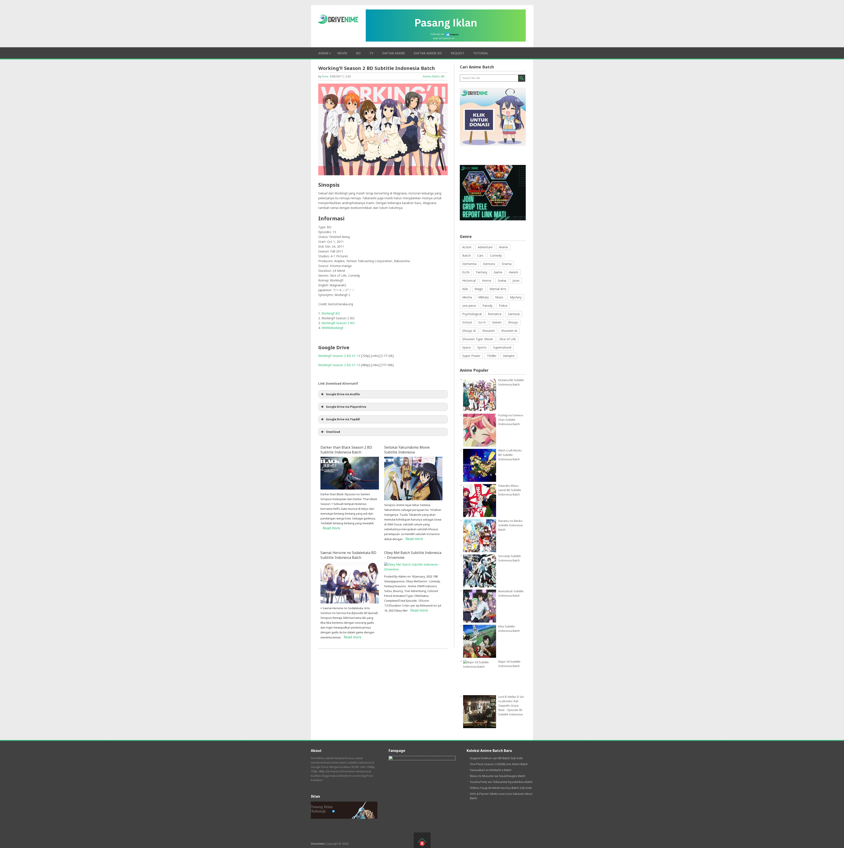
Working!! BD (331, 313)
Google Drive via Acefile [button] (343, 394)
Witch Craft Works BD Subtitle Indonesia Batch (510, 454)
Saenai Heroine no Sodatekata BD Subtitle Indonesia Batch (348, 555)
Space (466, 347)
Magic (479, 289)
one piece (469, 305)
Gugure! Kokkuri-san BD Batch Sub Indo (496, 758)
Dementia (469, 264)
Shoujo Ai (469, 331)
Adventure (485, 247)
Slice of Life (507, 339)
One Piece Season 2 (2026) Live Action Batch (499, 764)
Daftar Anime (393, 53)
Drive (325, 76)
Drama (506, 264)
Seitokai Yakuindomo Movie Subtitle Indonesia (407, 450)
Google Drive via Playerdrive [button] (346, 407)
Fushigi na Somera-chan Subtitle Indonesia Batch (511, 419)
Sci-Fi (482, 322)
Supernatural (502, 347)
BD (358, 53)
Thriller (492, 356)
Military (483, 297)
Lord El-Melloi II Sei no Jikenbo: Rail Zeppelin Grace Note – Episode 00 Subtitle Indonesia (511, 705)
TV (371, 53)
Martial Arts (497, 289)
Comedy (496, 255)
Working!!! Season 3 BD (338, 323)
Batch (436, 76)
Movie (342, 53)
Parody (487, 305)
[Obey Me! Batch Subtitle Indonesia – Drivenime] (413, 569)
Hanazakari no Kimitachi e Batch (490, 770)
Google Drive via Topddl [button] (343, 419)
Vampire (509, 356)
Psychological (472, 314)
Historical (469, 280)
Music (499, 297)
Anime (323, 53)
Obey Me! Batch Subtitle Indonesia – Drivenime (412, 555)
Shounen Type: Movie (477, 339)
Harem (513, 272)
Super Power (471, 356)
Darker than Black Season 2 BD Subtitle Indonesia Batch (346, 450)
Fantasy (481, 272)
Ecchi (465, 272)
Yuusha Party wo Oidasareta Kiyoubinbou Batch (501, 782)
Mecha (467, 297)
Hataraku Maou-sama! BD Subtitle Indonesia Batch (509, 490)
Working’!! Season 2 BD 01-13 (339, 356)
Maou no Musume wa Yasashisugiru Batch (497, 776)
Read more (331, 528)
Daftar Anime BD (428, 53)
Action (466, 247)
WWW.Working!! (332, 328)
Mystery (516, 297)
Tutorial (480, 53)
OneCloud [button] (333, 432)
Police (503, 305)
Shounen (488, 331)
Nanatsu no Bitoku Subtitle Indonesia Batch (510, 525)
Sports (482, 347)
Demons (489, 264)
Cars (480, 255)
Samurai (514, 314)
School (467, 322)
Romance (495, 314)
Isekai (502, 280)
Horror (486, 280)
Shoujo (513, 322)
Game (498, 272)
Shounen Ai (509, 331)
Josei (516, 280)
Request (457, 53)
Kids (465, 289)
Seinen (497, 322)
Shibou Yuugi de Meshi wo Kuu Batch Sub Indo (501, 788)
